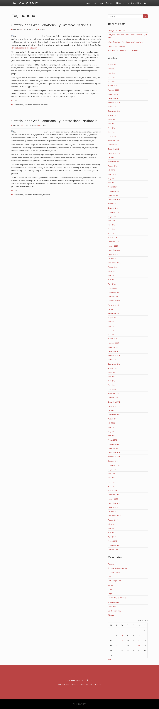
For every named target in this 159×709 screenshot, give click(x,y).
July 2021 (111, 322)
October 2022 (113, 259)
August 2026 (112, 65)
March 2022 (112, 288)
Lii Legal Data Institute (116, 30)
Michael (42, 29)
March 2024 (112, 187)
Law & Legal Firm (134, 3)
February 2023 (113, 242)
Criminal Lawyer (114, 572)
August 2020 (112, 368)
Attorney (109, 3)
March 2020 (112, 389)
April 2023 (111, 233)
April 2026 (111, 81)
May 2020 (111, 381)
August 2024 (112, 166)
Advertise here (113, 602)
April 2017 (111, 537)
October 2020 (113, 360)
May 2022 (111, 280)
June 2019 (111, 427)
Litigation (120, 3)
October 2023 (113, 208)
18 (116, 645)
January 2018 (113, 499)
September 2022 (114, 263)
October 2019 (113, 410)
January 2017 (113, 549)
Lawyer (110, 585)
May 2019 (111, 431)
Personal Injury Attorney (117, 597)
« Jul (109, 659)
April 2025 (111, 132)
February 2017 (113, 545)
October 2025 (113, 107)
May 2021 (111, 330)
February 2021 (113, 343)
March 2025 (112, 136)
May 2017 (111, 533)
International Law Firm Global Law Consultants (125, 42)
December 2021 (114, 301)
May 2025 (111, 128)
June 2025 (111, 124)
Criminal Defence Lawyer (117, 568)
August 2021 (112, 317)
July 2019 (111, 423)
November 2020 (114, 355)
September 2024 (114, 161)
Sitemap (111, 615)
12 (122, 640)
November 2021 (114, 305)
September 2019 (114, 415)
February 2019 (113, 444)
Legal (101, 3)
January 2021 (113, 347)
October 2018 (113, 461)
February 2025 (113, 140)
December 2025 (114, 98)
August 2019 (112, 419)
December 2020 (114, 351)
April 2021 (111, 334)
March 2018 (112, 490)
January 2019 (113, 448)
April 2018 (111, 486)
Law (94, 3)
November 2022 (114, 254)
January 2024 (113, 195)
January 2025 (113, 145)
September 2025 (114, 111)
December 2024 (114, 149)
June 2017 (111, 528)
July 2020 (111, 372)
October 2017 (113, 511)
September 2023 (114, 212)
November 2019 (114, 406)
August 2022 (112, 267)
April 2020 (111, 385)
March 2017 (112, 541)
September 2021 (114, 313)
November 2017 (114, 507)
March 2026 (112, 86)
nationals (36, 105)
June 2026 (111, 73)
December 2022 (114, 250)
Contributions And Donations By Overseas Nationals (51, 25)
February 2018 (113, 495)
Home (87, 3)
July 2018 (111, 473)
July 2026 (111, 69)
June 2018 (111, 478)
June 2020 (111, 377)
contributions (19, 105)
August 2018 (112, 469)
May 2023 (111, 229)
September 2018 (114, 465)
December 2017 (114, 503)
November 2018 (114, 457)
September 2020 (114, 364)
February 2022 (113, 292)
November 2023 (114, 204)
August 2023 (112, 216)
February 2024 (113, 191)
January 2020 (113, 398)
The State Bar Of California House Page (123, 50)
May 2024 (111, 178)
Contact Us (112, 607)
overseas (44, 105)
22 (139, 645)
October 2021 (113, 309)
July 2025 (111, 119)
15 (139, 640)
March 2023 (112, 237)
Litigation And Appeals (116, 46)
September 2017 (114, 516)
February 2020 (113, 393)
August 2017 (112, 520)
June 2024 (111, 174)
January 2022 (113, 296)
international (37, 195)
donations (28, 105)
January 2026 (113, 94)
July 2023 (111, 221)
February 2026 (113, 90)
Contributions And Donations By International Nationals (54, 121)
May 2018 (111, 482)
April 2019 (111, 436)
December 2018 (114, 452)
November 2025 (114, 102)
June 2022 (111, 275)
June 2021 (111, 326)
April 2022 (111, 284)
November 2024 (114, 153)
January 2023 (113, 246)
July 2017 (111, 524)
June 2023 (111, 225)
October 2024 (113, 157)
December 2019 (114, 402)
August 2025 (112, 115)
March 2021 (112, 339)
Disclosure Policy (114, 611)
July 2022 (111, 271)
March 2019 (112, 440)
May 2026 (111, 77)
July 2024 (111, 170)
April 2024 (111, 183)
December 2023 (114, 199)
